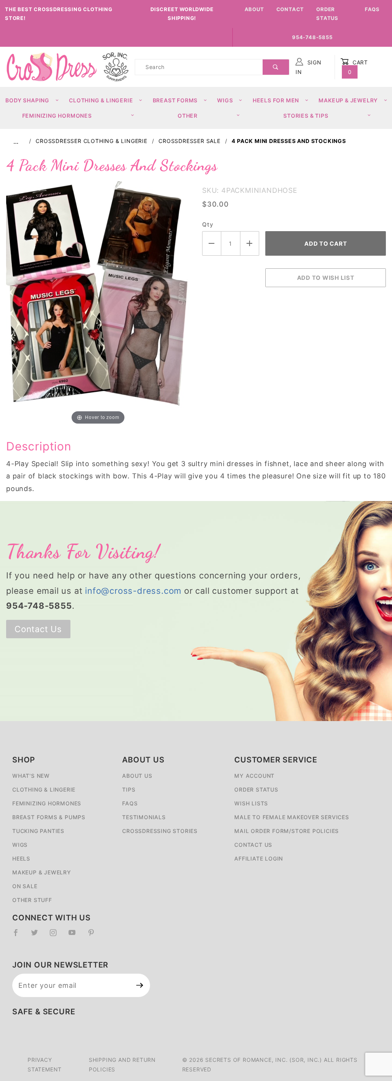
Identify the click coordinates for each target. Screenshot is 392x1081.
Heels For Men (276, 100)
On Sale (25, 886)
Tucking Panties (38, 831)
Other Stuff (32, 900)
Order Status (327, 13)
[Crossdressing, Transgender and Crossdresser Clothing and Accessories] (51, 66)
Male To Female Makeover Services (291, 817)
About (254, 9)
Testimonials (144, 817)
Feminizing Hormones (57, 115)
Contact (290, 9)
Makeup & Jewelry (348, 100)
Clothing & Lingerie (101, 100)
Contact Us (38, 629)
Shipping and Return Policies (122, 1064)
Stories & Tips (305, 115)
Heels (21, 858)
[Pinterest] (94, 935)
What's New (31, 775)
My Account (254, 775)
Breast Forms (175, 100)
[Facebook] (19, 935)
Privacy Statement (45, 1064)
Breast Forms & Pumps (48, 817)
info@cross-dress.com (133, 591)
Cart (358, 67)
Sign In (309, 67)
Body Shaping (27, 100)
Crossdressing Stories (160, 831)
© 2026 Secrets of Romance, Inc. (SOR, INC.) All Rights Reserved (270, 1064)
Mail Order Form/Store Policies (286, 831)
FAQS (129, 803)
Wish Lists (251, 803)
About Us (137, 775)
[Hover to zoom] (98, 303)
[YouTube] (75, 935)
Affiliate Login (258, 858)
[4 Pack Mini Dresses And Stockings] (98, 303)
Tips (128, 789)
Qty (207, 224)
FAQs (372, 9)
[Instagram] (56, 935)
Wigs (225, 100)
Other (188, 115)
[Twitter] (37, 935)
